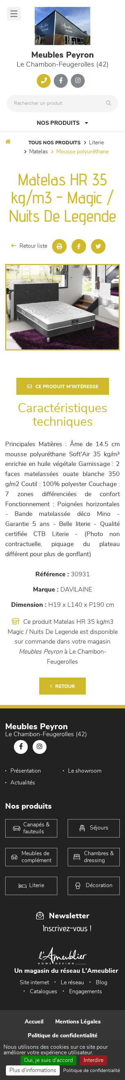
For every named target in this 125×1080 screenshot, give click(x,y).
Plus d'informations (32, 1070)
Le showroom (84, 771)
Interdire (93, 1060)
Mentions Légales (78, 1021)
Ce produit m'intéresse (66, 386)
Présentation (25, 771)
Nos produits (58, 123)
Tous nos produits (54, 143)
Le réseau (72, 982)
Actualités (22, 782)
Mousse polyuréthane (82, 151)
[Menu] (14, 13)
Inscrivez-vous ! (67, 928)
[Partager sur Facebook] (79, 246)
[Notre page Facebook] (61, 81)
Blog (101, 982)
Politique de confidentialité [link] (91, 1070)
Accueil (34, 1021)
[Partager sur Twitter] (98, 246)
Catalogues (43, 991)
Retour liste (33, 246)
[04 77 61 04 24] (44, 81)
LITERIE (96, 142)
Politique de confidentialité (63, 1035)
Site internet (34, 982)
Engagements (85, 991)
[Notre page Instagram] (78, 81)
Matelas (38, 151)
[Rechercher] (110, 103)
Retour (65, 686)
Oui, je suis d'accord (48, 1060)
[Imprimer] (59, 246)
